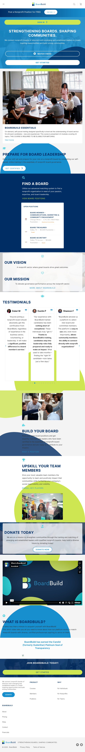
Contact (5, 727)
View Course (9, 140)
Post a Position (30, 452)
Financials (5, 732)
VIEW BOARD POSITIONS (33, 198)
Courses (33, 688)
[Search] (75, 4)
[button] (42, 53)
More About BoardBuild (42, 288)
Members (33, 694)
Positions (33, 699)
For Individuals (62, 688)
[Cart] (80, 4)
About (4, 712)
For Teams (61, 699)
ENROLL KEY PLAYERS (32, 488)
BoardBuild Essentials (20, 128)
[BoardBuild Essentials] (42, 123)
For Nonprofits (62, 694)
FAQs (4, 722)
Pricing (4, 717)
